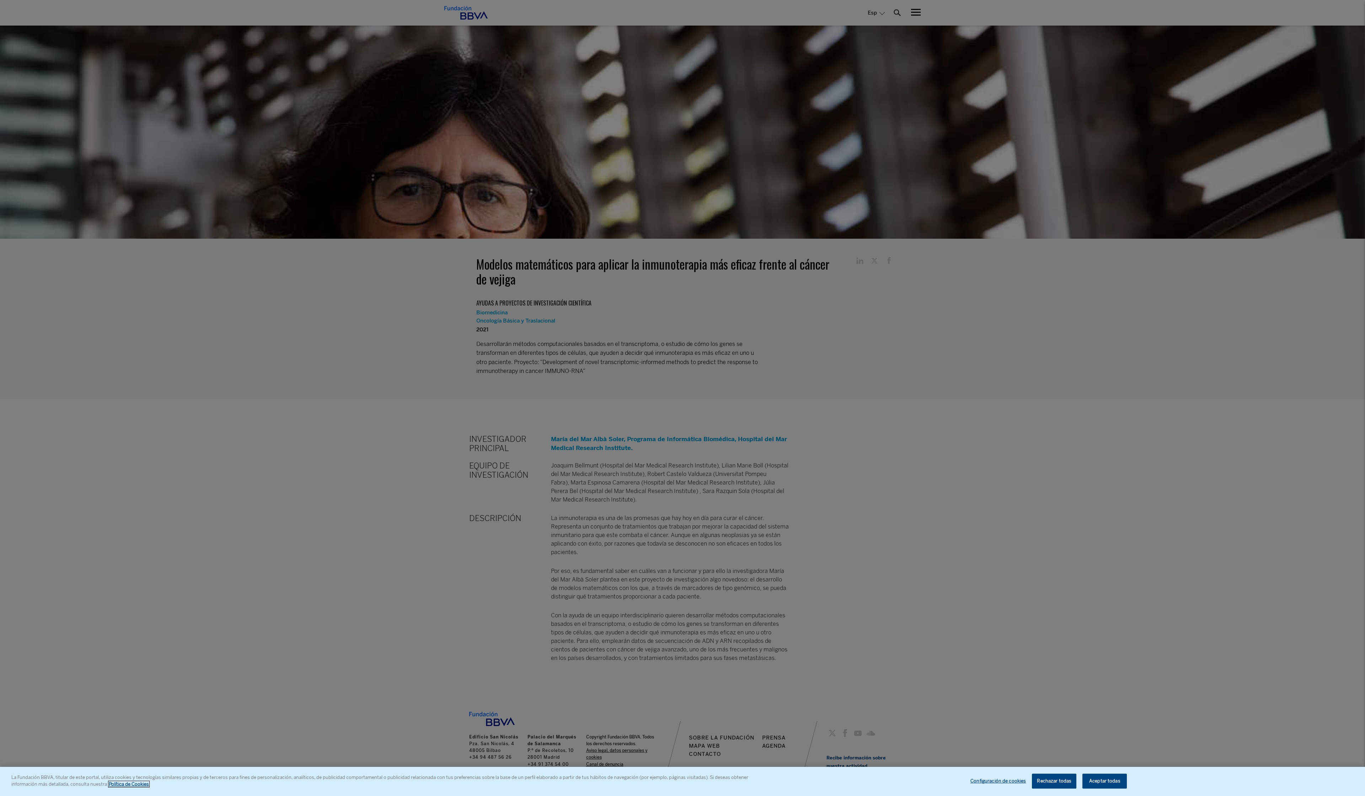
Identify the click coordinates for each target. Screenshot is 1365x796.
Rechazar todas (1054, 781)
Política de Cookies (129, 784)
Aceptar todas (1104, 781)
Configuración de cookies (998, 781)
